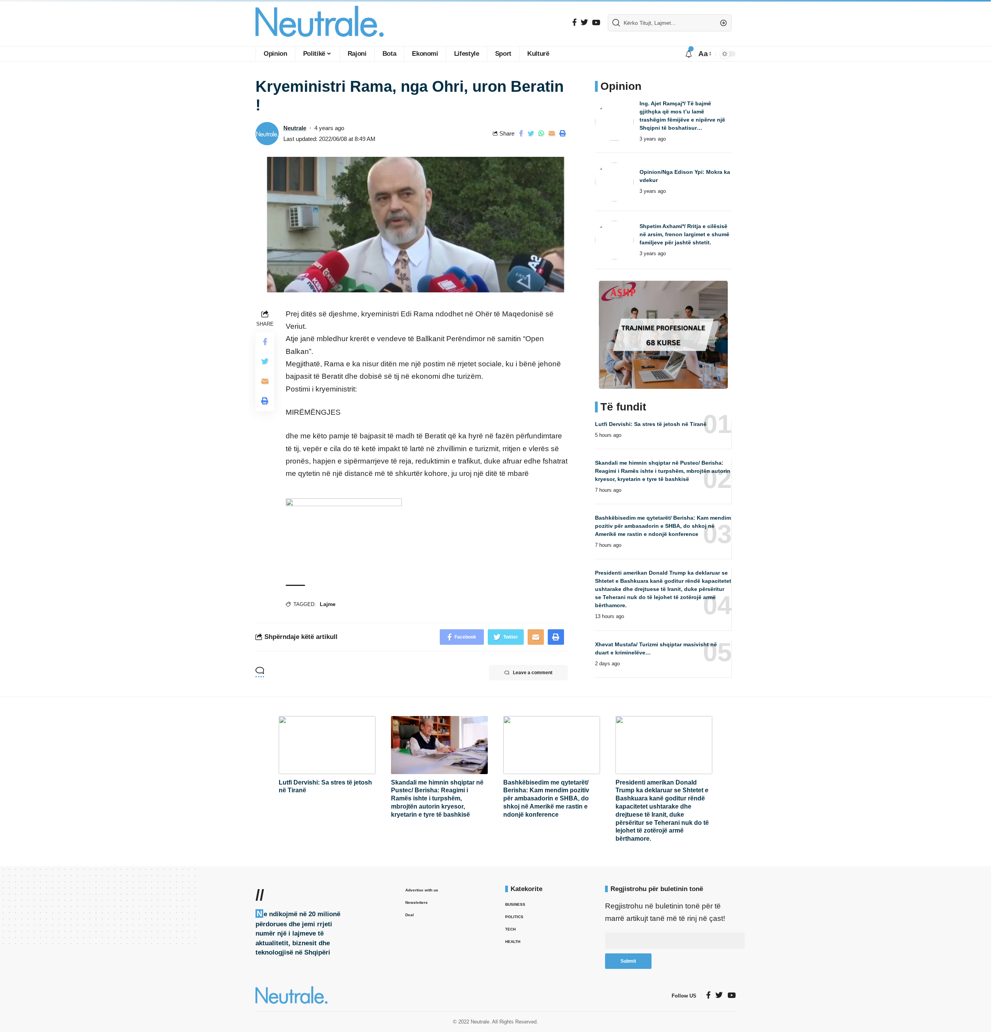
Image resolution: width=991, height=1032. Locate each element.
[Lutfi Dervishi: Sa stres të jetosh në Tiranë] (327, 745)
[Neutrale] (319, 23)
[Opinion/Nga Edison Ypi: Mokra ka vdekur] (614, 182)
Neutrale (294, 128)
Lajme (328, 604)
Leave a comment (532, 672)
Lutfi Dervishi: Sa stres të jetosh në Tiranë (650, 424)
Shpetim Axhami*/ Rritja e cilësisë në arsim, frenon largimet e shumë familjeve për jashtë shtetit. (684, 234)
